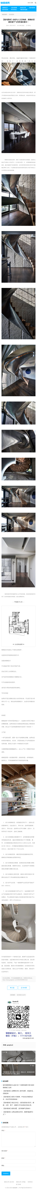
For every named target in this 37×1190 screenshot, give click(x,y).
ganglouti (10, 1045)
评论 (3, 1130)
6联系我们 (14, 9)
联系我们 (30, 1182)
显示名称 (5, 1151)
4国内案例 (32, 7)
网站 (3, 1165)
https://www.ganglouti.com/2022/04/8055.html (15, 980)
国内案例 (11, 14)
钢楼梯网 (5, 3)
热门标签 (18, 1184)
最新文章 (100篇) (21, 1182)
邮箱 (3, 1158)
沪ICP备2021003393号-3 (25, 1187)
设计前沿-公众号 (21, 995)
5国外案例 (5, 9)
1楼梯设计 (5, 7)
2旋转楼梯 (14, 7)
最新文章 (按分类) (9, 1182)
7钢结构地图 (23, 9)
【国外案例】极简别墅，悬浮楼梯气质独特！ (17, 1108)
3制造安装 (23, 7)
